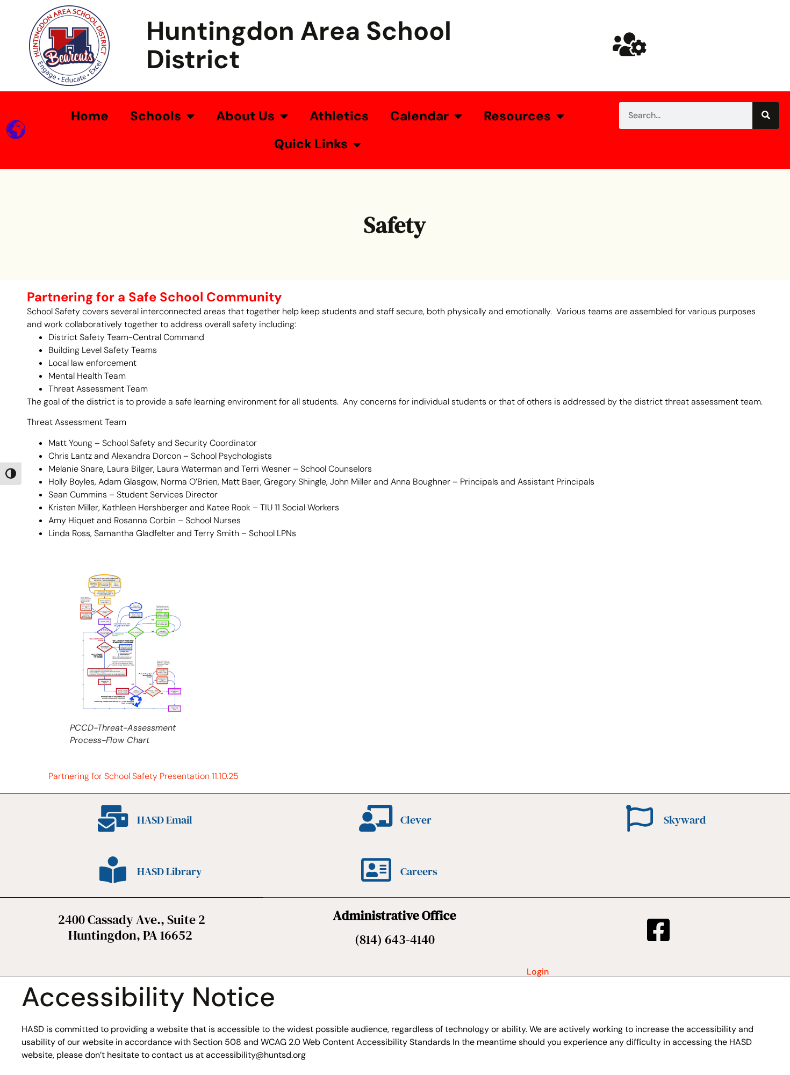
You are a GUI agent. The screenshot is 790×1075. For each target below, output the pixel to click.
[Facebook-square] (658, 930)
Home (90, 115)
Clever (416, 819)
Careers (418, 871)
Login (538, 971)
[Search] (765, 115)
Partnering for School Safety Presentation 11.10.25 (143, 776)
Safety (395, 224)
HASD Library (169, 871)
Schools (155, 115)
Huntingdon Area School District (298, 45)
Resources (517, 115)
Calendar (419, 115)
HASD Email (164, 819)
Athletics (339, 115)
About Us (245, 115)
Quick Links (311, 143)
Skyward (685, 819)
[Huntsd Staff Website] (629, 44)
